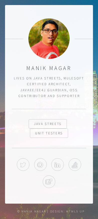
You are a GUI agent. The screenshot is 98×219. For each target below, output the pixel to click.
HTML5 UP (75, 211)
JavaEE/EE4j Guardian (43, 90)
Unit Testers (49, 133)
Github (40, 164)
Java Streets (48, 124)
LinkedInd (57, 164)
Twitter (23, 164)
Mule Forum (49, 181)
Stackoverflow (75, 164)
